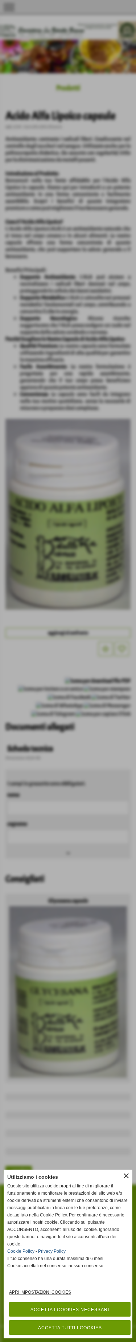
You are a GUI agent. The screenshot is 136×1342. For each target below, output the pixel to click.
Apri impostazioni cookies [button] (40, 1292)
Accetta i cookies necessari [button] (69, 1309)
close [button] (126, 1175)
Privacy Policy (52, 1251)
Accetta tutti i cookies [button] (70, 1327)
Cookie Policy (20, 1251)
